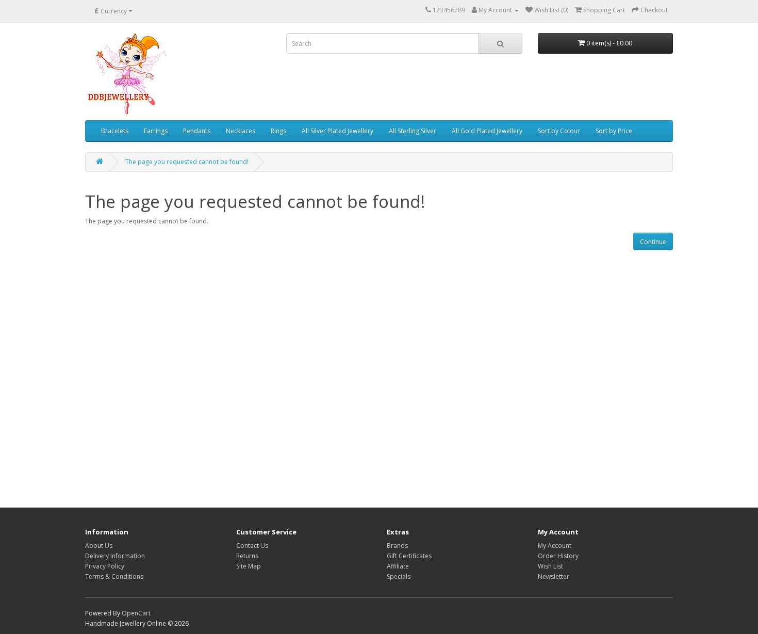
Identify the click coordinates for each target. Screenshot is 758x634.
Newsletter (553, 576)
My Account (554, 545)
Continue (653, 241)
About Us (98, 545)
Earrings (156, 130)
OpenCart (136, 613)
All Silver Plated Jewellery (337, 130)
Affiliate (398, 566)
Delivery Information (115, 555)
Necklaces (240, 130)
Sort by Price (614, 130)
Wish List (550, 566)
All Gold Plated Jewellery (487, 130)
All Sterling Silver (412, 130)
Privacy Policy (104, 566)
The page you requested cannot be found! (187, 161)
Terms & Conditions (114, 576)
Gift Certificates (409, 555)
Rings (278, 130)
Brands (397, 545)
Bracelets (114, 130)
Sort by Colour (559, 130)
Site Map (248, 566)
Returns (247, 555)
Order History (558, 555)
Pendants (196, 130)
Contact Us (252, 545)
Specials (398, 576)
